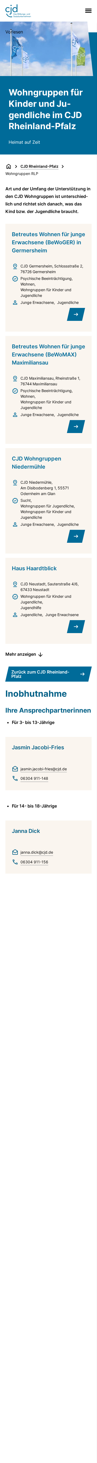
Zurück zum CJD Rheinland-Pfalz (40, 674)
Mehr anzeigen (20, 654)
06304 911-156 (34, 862)
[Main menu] (87, 10)
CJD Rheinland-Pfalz (39, 166)
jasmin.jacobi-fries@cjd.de (43, 769)
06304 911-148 (34, 778)
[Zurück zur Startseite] (8, 166)
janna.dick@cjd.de (36, 852)
